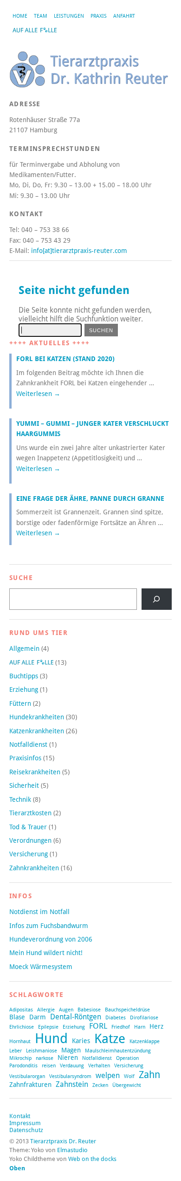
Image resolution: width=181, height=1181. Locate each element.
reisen (49, 1066)
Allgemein (24, 648)
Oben (17, 1168)
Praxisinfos (25, 758)
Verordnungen (30, 840)
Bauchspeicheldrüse (127, 1010)
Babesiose (89, 1010)
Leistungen (69, 16)
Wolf (129, 1076)
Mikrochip (20, 1058)
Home (20, 16)
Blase (17, 1017)
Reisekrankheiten (34, 772)
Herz (156, 1026)
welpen (108, 1076)
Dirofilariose (144, 1018)
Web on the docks (92, 1158)
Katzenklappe (144, 1041)
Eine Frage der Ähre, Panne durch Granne (90, 498)
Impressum (25, 1123)
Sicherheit (24, 785)
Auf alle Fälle (34, 30)
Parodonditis (23, 1066)
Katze (109, 1038)
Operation (127, 1058)
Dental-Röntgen (75, 1017)
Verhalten (99, 1066)
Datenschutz (26, 1129)
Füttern (20, 703)
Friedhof (120, 1027)
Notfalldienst (28, 744)
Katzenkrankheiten (36, 731)
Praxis (98, 16)
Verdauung (72, 1066)
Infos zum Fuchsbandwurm (48, 925)
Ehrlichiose (21, 1027)
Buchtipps (23, 676)
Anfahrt (124, 16)
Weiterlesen (38, 393)
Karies (81, 1040)
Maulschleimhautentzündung (118, 1051)
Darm (37, 1017)
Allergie (46, 1010)
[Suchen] (157, 599)
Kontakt (19, 1116)
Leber (15, 1051)
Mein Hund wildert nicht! (46, 952)
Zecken (100, 1085)
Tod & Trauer (28, 827)
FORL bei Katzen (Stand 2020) (65, 358)
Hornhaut (20, 1041)
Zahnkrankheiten (34, 868)
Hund (51, 1038)
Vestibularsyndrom (70, 1076)
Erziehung (23, 689)
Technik (20, 799)
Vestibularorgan (27, 1076)
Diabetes (115, 1018)
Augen (66, 1010)
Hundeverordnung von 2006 (50, 939)
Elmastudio (72, 1150)
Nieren (68, 1057)
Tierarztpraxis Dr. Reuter (63, 1141)
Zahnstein (72, 1084)
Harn (139, 1027)
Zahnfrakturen (30, 1084)
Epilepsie (48, 1027)
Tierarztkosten (30, 813)
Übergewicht (126, 1085)
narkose (44, 1058)
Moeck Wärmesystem (40, 966)
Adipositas (21, 1010)
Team (40, 16)
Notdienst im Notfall (39, 911)
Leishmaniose (41, 1051)
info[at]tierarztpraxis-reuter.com (79, 250)
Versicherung (28, 854)
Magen (71, 1050)
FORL (98, 1026)
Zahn (149, 1074)
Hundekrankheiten (36, 717)
